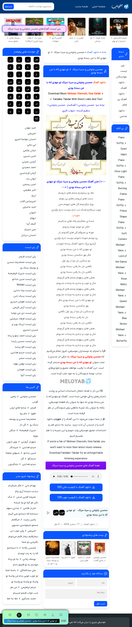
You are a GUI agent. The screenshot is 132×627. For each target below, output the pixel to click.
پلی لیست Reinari (26, 284)
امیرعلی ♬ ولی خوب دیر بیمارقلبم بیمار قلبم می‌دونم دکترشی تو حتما (23, 536)
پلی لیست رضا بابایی (25, 290)
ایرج (34, 195)
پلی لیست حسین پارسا (23, 341)
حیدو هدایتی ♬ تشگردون (22, 464)
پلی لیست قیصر (27, 256)
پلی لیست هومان (26, 369)
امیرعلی (32, 133)
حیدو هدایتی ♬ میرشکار (22, 447)
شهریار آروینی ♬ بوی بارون (21, 441)
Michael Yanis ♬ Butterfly (121, 335)
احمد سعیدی (29, 167)
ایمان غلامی (29, 150)
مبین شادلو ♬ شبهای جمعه (21, 453)
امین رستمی (29, 184)
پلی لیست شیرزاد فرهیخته (22, 273)
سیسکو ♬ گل (28, 458)
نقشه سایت (81, 6)
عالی (56, 513)
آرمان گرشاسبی (28, 173)
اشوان (32, 212)
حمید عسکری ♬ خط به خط (21, 598)
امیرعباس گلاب (28, 201)
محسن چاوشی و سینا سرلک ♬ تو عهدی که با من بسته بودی (76, 71)
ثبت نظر (100, 603)
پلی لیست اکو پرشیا (25, 347)
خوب (61, 513)
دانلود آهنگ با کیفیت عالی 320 (74, 487)
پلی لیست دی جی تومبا (23, 313)
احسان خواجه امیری (25, 139)
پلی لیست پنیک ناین (24, 296)
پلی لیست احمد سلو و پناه (22, 335)
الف (36, 59)
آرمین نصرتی (29, 161)
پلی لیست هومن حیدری (23, 301)
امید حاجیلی (29, 207)
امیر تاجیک (30, 229)
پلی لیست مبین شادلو (24, 279)
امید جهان (30, 128)
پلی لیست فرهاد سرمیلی (23, 318)
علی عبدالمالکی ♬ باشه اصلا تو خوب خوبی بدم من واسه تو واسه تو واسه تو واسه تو (21, 576)
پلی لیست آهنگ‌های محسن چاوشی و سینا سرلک (34, 28)
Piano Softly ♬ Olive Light (120, 166)
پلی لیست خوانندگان (121, 71)
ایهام (33, 218)
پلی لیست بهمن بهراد (24, 363)
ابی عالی (31, 145)
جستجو (8, 6)
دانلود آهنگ (92, 52)
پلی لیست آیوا (28, 375)
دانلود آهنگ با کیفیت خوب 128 (74, 497)
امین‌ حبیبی (29, 156)
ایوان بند (31, 178)
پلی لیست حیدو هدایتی (23, 352)
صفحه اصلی (98, 6)
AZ (36, 118)
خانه (104, 52)
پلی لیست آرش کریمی (24, 307)
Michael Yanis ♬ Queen (121, 296)
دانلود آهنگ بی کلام (122, 99)
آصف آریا (31, 223)
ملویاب (76, 215)
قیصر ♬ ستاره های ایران (23, 407)
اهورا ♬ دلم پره (28, 413)
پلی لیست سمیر (27, 358)
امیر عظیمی (29, 190)
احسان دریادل (28, 235)
